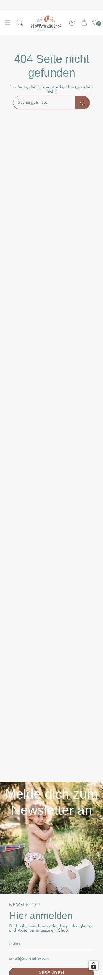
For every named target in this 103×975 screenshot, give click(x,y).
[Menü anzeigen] (7, 22)
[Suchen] (82, 102)
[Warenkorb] (84, 22)
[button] (20, 22)
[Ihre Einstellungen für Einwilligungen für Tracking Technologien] (93, 965)
